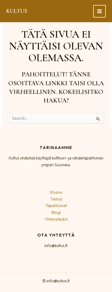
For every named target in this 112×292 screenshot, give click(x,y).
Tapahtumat (56, 205)
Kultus (16, 11)
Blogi (56, 212)
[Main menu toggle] (99, 11)
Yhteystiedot (56, 219)
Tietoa (56, 199)
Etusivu (56, 192)
